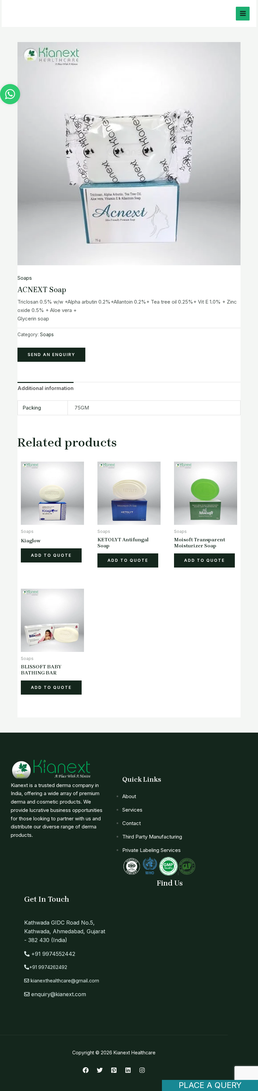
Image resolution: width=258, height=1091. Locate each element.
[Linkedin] (128, 1070)
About (129, 796)
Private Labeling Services (151, 850)
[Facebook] (86, 1070)
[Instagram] (142, 1070)
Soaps (24, 278)
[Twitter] (100, 1070)
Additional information (45, 388)
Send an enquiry (51, 354)
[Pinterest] (114, 1070)
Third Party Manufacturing (152, 836)
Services (132, 810)
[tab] (45, 388)
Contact (131, 823)
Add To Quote (51, 555)
